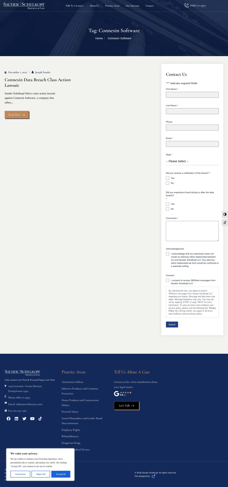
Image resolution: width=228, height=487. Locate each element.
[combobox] (192, 161)
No (172, 183)
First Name (172, 89)
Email (169, 138)
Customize (20, 474)
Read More (15, 114)
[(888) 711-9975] (186, 5)
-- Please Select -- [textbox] (177, 161)
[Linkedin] (16, 419)
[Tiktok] (40, 419)
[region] (40, 464)
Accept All (60, 474)
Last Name (172, 105)
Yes (172, 178)
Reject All (40, 474)
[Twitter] (24, 419)
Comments (172, 218)
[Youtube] (32, 419)
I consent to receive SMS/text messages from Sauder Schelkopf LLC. (193, 282)
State (169, 154)
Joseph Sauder (43, 72)
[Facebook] (8, 419)
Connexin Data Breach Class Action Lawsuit (38, 82)
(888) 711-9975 (198, 5)
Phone (169, 122)
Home (99, 38)
